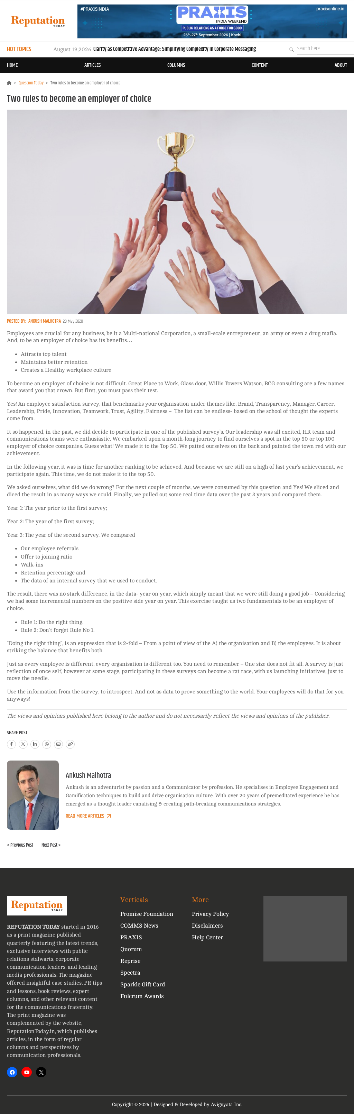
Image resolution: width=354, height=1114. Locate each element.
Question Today (31, 83)
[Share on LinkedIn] (34, 744)
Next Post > (51, 845)
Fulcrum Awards (142, 996)
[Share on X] (23, 744)
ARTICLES (92, 65)
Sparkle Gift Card (142, 984)
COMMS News (139, 925)
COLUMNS (176, 65)
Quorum (131, 949)
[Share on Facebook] (11, 744)
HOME (12, 65)
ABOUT (341, 65)
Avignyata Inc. (226, 1104)
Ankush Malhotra (44, 321)
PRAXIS (131, 937)
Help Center (207, 937)
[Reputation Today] (38, 21)
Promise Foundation (146, 914)
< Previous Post (20, 845)
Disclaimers (207, 925)
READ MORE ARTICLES (85, 816)
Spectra (130, 972)
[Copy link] (70, 744)
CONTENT (260, 65)
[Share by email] (58, 744)
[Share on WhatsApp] (46, 744)
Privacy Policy (210, 914)
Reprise (130, 961)
